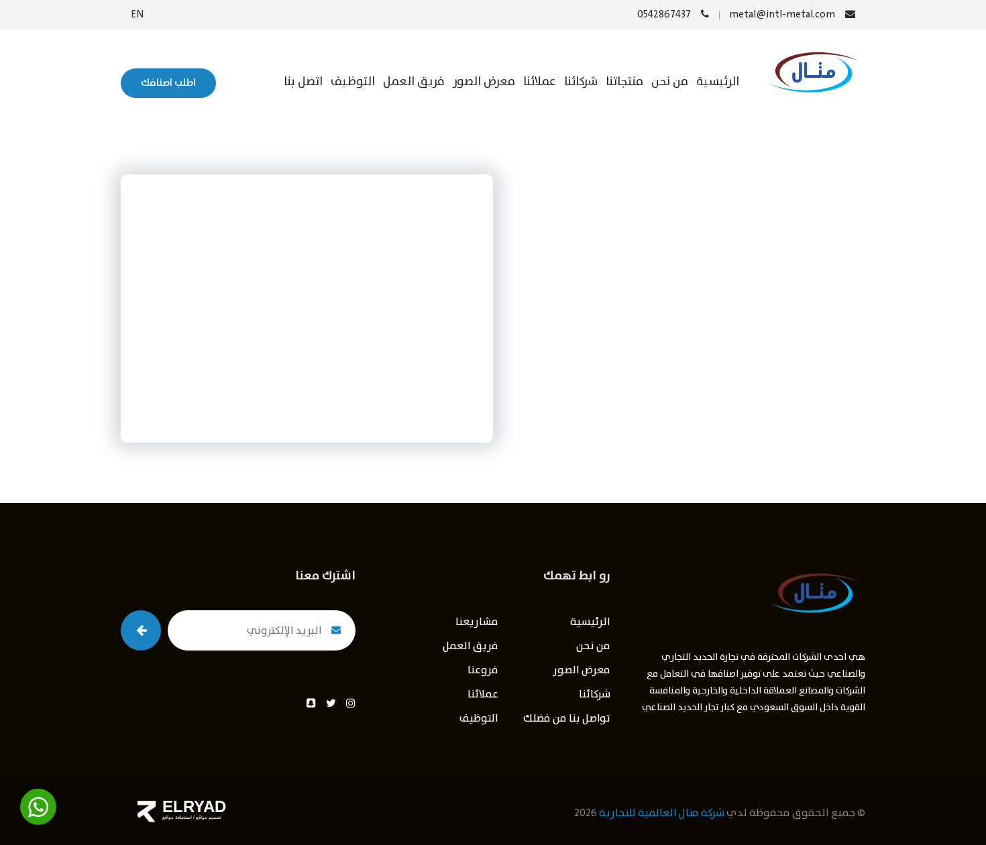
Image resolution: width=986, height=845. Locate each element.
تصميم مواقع (208, 817)
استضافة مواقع (177, 817)
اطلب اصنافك (168, 83)
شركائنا (581, 81)
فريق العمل (414, 81)
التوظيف (353, 81)
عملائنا (539, 81)
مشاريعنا (476, 622)
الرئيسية (717, 81)
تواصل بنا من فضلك (566, 718)
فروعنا (483, 670)
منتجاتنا (624, 81)
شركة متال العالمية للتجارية (661, 813)
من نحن (669, 81)
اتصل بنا (303, 81)
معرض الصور (484, 81)
